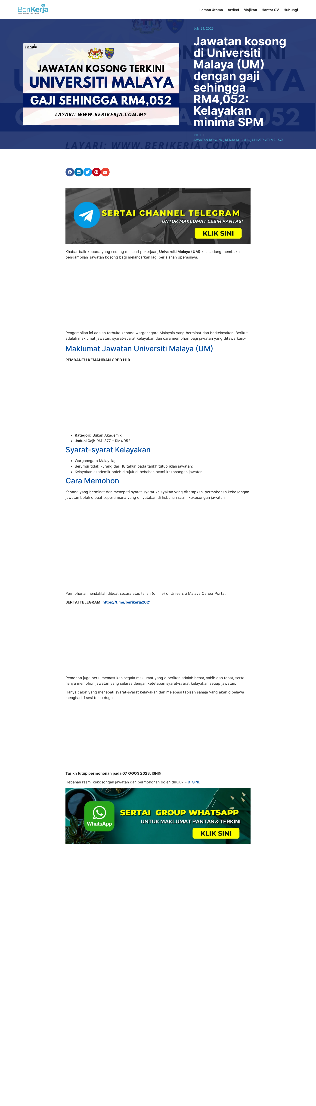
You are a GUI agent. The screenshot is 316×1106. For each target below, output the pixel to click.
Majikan (250, 10)
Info (197, 135)
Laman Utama (211, 10)
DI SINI (193, 782)
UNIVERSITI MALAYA (267, 140)
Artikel (233, 10)
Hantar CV (270, 10)
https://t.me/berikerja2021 (126, 602)
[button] (69, 172)
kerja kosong (237, 140)
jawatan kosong (208, 140)
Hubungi (291, 10)
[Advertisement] (158, 295)
